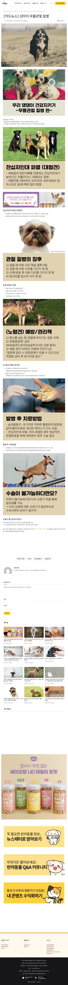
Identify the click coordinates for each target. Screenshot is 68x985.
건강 (30, 559)
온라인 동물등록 (50, 948)
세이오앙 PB (49, 953)
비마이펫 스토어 (50, 946)
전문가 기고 (43, 3)
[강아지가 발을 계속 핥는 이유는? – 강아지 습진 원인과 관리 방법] (13, 691)
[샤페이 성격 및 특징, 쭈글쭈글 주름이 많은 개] (34, 691)
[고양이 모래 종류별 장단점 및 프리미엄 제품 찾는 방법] (13, 632)
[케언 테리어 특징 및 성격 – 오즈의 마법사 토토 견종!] (34, 672)
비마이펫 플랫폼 (60, 3)
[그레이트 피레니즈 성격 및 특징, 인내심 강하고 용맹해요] (34, 632)
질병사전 (48, 559)
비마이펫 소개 (27, 945)
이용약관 (39, 982)
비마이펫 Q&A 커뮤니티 (41, 529)
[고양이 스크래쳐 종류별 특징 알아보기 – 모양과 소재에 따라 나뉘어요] (13, 651)
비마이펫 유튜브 (4, 945)
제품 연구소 (35, 3)
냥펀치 (2, 948)
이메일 (5, 605)
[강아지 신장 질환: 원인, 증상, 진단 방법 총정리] (34, 651)
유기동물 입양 (50, 950)
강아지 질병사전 (23, 11)
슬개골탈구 (38, 559)
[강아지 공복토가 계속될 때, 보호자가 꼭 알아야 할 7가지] (54, 632)
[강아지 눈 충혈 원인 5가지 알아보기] (54, 651)
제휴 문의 (26, 946)
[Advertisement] (34, 543)
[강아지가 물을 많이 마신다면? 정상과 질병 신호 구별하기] (13, 672)
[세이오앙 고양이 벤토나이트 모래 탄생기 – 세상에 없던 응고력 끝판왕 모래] (54, 672)
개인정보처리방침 (31, 982)
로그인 (51, 3)
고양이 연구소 (27, 3)
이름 (5, 599)
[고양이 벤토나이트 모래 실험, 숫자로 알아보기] (54, 691)
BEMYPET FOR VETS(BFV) (53, 952)
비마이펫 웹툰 (4, 946)
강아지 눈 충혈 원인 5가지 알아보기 (53, 658)
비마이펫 (16, 568)
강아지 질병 (21, 559)
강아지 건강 (16, 11)
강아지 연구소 (18, 3)
